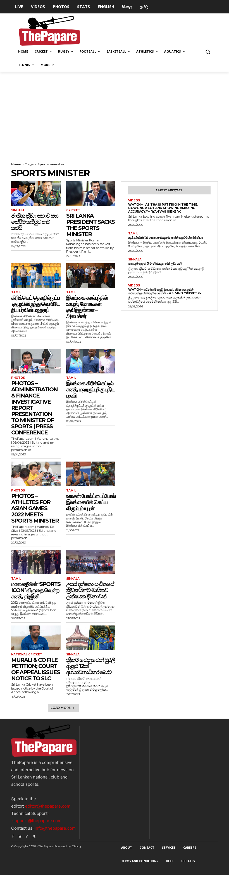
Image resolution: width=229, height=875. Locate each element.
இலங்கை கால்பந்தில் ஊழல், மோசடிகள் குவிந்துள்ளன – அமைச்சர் (87, 306)
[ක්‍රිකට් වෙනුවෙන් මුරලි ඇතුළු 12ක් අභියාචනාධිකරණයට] (91, 637)
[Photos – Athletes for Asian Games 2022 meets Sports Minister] (36, 474)
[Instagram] (20, 835)
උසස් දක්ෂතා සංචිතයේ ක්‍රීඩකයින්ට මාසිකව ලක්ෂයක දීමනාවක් (90, 590)
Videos (134, 200)
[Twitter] (34, 835)
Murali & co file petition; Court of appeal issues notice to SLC (35, 669)
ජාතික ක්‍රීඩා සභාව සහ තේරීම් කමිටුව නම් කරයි (34, 221)
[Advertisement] (114, 113)
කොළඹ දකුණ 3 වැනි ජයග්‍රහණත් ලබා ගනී (155, 263)
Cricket (73, 210)
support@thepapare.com (36, 820)
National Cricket (26, 654)
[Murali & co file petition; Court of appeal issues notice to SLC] (36, 637)
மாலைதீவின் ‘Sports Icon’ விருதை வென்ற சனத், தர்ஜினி (35, 590)
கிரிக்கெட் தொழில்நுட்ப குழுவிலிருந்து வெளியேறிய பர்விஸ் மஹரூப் (35, 303)
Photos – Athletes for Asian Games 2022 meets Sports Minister (35, 508)
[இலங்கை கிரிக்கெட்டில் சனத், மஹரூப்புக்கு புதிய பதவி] (91, 361)
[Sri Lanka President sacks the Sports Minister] (91, 193)
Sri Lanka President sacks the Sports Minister (90, 224)
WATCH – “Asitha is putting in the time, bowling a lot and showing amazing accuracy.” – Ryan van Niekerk (163, 208)
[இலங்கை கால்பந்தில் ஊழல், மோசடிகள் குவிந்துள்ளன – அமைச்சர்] (91, 275)
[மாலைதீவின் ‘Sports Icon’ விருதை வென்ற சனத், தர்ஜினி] (36, 562)
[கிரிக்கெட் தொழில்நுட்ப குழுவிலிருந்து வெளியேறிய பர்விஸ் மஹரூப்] (36, 275)
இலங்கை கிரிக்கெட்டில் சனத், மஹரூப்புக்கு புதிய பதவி (90, 389)
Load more (61, 708)
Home (16, 164)
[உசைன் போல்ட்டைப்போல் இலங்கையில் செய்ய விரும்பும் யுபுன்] (91, 474)
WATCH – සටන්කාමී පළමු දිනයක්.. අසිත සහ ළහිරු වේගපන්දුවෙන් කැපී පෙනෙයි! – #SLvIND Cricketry (165, 291)
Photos (18, 378)
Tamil (16, 292)
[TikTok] (27, 835)
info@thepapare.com (55, 828)
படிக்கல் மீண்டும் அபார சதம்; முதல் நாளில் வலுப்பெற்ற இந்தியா (165, 237)
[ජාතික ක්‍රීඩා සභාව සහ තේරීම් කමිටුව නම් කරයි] (36, 193)
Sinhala (18, 210)
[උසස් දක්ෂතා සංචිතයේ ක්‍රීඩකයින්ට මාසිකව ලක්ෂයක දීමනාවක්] (91, 562)
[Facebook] (13, 835)
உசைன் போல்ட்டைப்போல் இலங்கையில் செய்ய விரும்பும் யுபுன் (90, 502)
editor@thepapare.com (47, 806)
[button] (207, 51)
